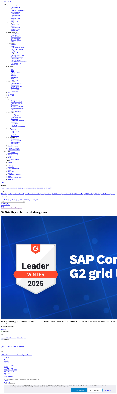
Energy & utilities (15, 116)
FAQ (5, 374)
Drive (12, 16)
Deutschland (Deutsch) (31, 194)
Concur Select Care (16, 58)
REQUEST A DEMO (10, 371)
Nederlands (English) (50, 194)
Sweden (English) (61, 194)
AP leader (13, 129)
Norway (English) (110, 194)
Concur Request (15, 15)
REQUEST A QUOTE (10, 370)
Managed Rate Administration (19, 61)
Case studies (11, 167)
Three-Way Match (16, 40)
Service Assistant (15, 142)
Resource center (12, 162)
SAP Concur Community (14, 174)
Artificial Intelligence (13, 148)
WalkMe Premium (16, 60)
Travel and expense (16, 111)
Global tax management (17, 108)
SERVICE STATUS (9, 365)
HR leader (14, 133)
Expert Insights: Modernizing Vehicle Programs (13, 338)
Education (13, 114)
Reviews (10, 156)
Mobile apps (11, 171)
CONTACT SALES (13, 159)
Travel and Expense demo (15, 177)
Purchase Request (16, 38)
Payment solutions (16, 37)
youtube (6, 362)
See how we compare (13, 154)
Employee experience (17, 106)
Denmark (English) (71, 194)
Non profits (14, 125)
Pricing (9, 157)
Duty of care (14, 105)
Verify (12, 20)
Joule (9, 92)
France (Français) (20, 194)
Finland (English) (81, 194)
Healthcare (14, 122)
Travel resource (15, 136)
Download (3, 329)
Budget (13, 9)
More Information (95, 390)
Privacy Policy (107, 390)
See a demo (11, 95)
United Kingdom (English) (8, 194)
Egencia (13, 74)
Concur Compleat (16, 83)
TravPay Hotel (15, 88)
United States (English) (7, 188)
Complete (10, 145)
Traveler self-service (16, 86)
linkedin (6, 361)
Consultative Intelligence (17, 47)
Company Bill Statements (18, 10)
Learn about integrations (17, 68)
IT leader (13, 134)
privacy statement (53, 385)
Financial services (16, 117)
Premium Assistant (16, 140)
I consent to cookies (78, 390)
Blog (9, 163)
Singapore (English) (33, 200)
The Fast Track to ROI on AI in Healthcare (12, 346)
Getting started (15, 139)
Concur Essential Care (17, 57)
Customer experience (13, 168)
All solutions (14, 143)
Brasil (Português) (47, 188)
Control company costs (17, 103)
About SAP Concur (13, 153)
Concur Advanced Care (17, 55)
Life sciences (14, 123)
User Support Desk (16, 63)
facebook (6, 357)
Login (2, 182)
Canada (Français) (27, 188)
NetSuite (13, 75)
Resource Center (5, 205)
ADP (12, 71)
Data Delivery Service (17, 49)
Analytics (13, 44)
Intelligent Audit (15, 18)
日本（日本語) (23, 200)
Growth (13, 109)
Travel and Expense (13, 146)
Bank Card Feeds (15, 12)
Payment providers (16, 35)
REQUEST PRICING (14, 150)
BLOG (6, 367)
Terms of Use (7, 382)
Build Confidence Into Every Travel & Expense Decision (16, 355)
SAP (12, 69)
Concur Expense (15, 7)
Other (2, 206)
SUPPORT (7, 373)
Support (10, 176)
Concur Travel (15, 24)
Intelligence (14, 51)
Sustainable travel (15, 100)
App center (11, 165)
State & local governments (18, 126)
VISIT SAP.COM (9, 376)
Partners (10, 173)
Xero (12, 78)
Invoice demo (11, 179)
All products (14, 21)
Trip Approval (15, 89)
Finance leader (15, 131)
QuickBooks (14, 77)
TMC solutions (15, 85)
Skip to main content (6, 1)
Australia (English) (6, 200)
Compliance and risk (16, 102)
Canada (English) (18, 188)
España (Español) (100, 194)
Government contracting (17, 120)
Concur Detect (15, 13)
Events (9, 170)
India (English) (15, 200)
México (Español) (37, 188)
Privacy (6, 380)
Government (14, 119)
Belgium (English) (91, 194)
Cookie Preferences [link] (9, 383)
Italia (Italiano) (41, 194)
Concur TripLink (15, 29)
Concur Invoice (15, 33)
